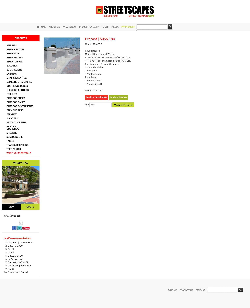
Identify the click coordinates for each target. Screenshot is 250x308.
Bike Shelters (15, 57)
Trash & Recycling (18, 145)
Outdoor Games (16, 102)
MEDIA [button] (114, 26)
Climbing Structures (19, 81)
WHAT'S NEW (69, 26)
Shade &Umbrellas (13, 127)
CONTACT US (186, 290)
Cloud (11, 252)
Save (27, 228)
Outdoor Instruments (20, 106)
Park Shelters (15, 110)
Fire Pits (12, 94)
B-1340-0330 (15, 245)
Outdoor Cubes (16, 98)
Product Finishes (118, 97)
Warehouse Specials (19, 153)
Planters (12, 118)
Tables (10, 140)
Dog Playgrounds (17, 85)
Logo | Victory (15, 258)
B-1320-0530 (15, 255)
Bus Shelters (14, 69)
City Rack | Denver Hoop (20, 242)
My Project (128, 26)
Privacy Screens (16, 122)
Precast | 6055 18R (18, 262)
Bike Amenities (15, 49)
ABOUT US (54, 26)
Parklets (12, 114)
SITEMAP (200, 290)
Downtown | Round (18, 272)
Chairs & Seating (17, 77)
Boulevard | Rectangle (19, 265)
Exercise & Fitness (18, 89)
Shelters (12, 132)
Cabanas (12, 73)
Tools (105, 26)
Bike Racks (13, 53)
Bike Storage (14, 61)
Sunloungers (15, 136)
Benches (11, 45)
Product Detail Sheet (96, 97)
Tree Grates (14, 149)
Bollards (12, 65)
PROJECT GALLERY (89, 26)
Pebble (11, 249)
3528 (11, 268)
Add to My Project (124, 105)
